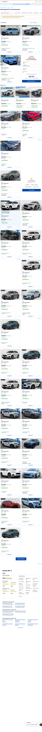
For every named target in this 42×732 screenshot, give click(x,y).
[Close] (37, 722)
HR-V (12, 7)
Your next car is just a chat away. (21, 4)
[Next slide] (40, 98)
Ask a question (31, 190)
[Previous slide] (2, 98)
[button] (36, 1)
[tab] (4, 573)
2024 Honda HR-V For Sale (20, 606)
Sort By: (31, 22)
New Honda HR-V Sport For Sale (8, 611)
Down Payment (25, 68)
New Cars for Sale (3, 7)
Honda (9, 7)
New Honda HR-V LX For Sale (20, 611)
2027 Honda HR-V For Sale (7, 603)
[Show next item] (19, 205)
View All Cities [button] (20, 627)
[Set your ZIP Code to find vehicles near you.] (20, 9)
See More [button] (20, 596)
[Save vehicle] (19, 26)
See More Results (21, 558)
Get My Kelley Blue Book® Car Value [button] (31, 74)
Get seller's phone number (26, 313)
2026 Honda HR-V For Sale (7, 606)
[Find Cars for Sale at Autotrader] (5, 1)
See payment (3, 72)
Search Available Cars (31, 81)
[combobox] (7, 13)
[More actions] (19, 52)
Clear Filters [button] (30, 12)
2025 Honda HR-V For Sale (20, 603)
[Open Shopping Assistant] (41, 724)
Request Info (9, 81)
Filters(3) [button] (18, 12)
